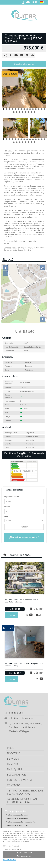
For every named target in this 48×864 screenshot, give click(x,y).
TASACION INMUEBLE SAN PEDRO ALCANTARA (22, 800)
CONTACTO (13, 785)
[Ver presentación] (21, 55)
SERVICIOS (13, 758)
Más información (9, 860)
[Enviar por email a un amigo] (16, 55)
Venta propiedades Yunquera (17, 825)
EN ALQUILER (14, 769)
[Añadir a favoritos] (10, 55)
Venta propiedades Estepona (17, 818)
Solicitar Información (24, 64)
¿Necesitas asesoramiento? (24, 537)
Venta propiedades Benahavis (17, 815)
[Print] (32, 55)
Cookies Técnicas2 (12, 846)
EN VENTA (13, 764)
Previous (5, 88)
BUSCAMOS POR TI (17, 774)
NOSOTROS (13, 753)
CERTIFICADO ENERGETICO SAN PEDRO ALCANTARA (25, 792)
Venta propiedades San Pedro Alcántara (21, 822)
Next (42, 88)
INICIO (10, 748)
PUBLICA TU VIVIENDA (19, 779)
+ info (11, 615)
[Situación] (27, 55)
